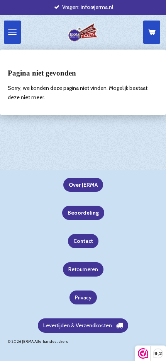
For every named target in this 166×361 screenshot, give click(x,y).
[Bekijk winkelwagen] (151, 32)
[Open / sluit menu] (12, 32)
